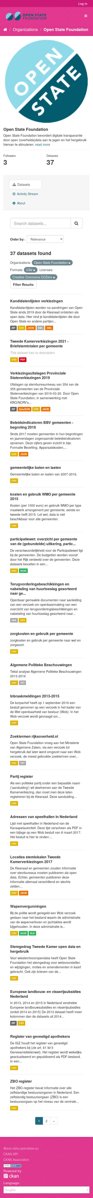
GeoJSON (24, 409)
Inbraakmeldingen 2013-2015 (34, 696)
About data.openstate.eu (21, 1148)
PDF (22, 359)
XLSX (23, 570)
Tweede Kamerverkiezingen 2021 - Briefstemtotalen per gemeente (39, 343)
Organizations (25, 29)
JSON (31, 327)
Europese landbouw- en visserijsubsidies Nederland (45, 994)
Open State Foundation (66, 29)
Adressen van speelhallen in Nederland (43, 816)
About (20, 203)
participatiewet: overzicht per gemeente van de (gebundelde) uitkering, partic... (43, 541)
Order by (16, 239)
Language (11, 1183)
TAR (14, 620)
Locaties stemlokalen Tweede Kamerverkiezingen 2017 (35, 859)
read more (42, 144)
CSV (21, 327)
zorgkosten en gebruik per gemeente (41, 633)
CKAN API (10, 1154)
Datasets (23, 184)
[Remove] (69, 263)
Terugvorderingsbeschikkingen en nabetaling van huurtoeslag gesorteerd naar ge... (43, 588)
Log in (82, 3)
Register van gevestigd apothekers (40, 1036)
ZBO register (21, 1081)
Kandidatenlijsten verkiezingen (36, 300)
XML (49, 327)
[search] (77, 223)
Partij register (21, 776)
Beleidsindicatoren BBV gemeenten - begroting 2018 (41, 425)
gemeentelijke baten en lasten (35, 467)
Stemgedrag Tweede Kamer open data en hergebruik (45, 949)
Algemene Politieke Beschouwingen (41, 664)
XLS (32, 933)
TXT (22, 682)
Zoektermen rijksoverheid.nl (34, 736)
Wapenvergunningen (28, 906)
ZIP (13, 327)
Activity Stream (27, 193)
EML (40, 327)
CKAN (11, 1176)
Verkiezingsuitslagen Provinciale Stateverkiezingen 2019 (38, 375)
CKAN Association (16, 1159)
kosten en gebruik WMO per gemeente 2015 (42, 496)
